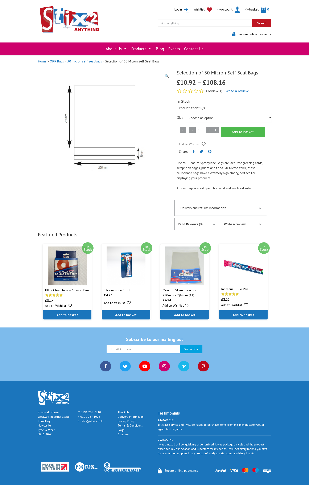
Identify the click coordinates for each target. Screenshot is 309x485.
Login (178, 9)
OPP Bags (57, 61)
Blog (160, 48)
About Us (114, 48)
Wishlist (200, 9)
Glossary (123, 434)
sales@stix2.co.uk (90, 421)
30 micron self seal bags (84, 61)
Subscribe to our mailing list (154, 339)
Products (138, 48)
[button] (192, 144)
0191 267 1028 (89, 417)
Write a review (237, 91)
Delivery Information (131, 417)
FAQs (121, 430)
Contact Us (193, 48)
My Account (225, 9)
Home (42, 61)
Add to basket (243, 132)
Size (180, 117)
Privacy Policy (126, 421)
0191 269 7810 (89, 412)
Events (174, 48)
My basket (256, 9)
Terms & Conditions (130, 425)
